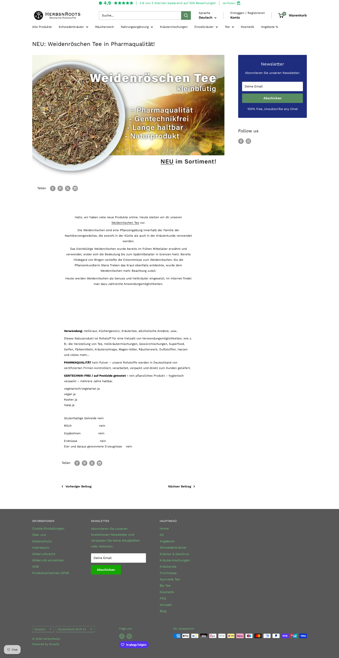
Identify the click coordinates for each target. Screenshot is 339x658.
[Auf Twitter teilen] (67, 188)
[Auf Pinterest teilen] (60, 188)
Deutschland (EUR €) (72, 629)
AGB (35, 566)
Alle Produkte (42, 27)
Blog (163, 611)
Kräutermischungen (174, 27)
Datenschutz (42, 541)
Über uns (39, 535)
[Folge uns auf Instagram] (248, 141)
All (162, 535)
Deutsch (39, 629)
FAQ (163, 598)
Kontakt (166, 605)
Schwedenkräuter (71, 27)
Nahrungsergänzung (135, 27)
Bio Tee (165, 585)
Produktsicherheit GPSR (50, 573)
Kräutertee (168, 566)
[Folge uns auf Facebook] (241, 141)
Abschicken (272, 98)
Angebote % (269, 27)
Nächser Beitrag (179, 486)
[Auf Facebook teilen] (53, 188)
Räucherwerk (104, 27)
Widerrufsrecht (43, 554)
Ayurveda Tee (170, 579)
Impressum (40, 547)
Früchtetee (168, 573)
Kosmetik (247, 27)
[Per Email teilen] (75, 188)
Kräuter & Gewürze (174, 554)
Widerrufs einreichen (48, 560)
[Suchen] (186, 15)
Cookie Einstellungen (48, 528)
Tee (227, 27)
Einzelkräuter (204, 27)
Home (164, 528)
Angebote (167, 541)
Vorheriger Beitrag (78, 486)
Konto (235, 17)
